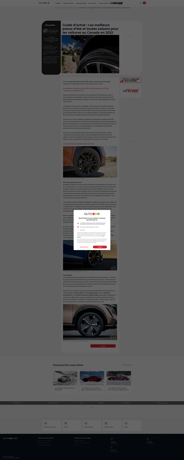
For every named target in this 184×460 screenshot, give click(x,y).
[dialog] (92, 230)
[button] (92, 230)
